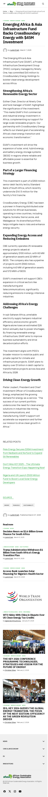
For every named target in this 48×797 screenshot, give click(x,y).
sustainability (28, 505)
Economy (7, 655)
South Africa (24, 546)
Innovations (8, 764)
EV (4, 756)
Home (5, 11)
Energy (6, 505)
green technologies (11, 612)
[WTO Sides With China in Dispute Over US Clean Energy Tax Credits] (24, 598)
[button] (4, 3)
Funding (6, 20)
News (23, 20)
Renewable (26, 612)
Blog (11, 11)
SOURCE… (8, 497)
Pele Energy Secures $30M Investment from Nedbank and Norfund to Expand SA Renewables (23, 453)
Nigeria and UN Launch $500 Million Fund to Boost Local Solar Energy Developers (21, 479)
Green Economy (15, 20)
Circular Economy (10, 749)
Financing (16, 505)
